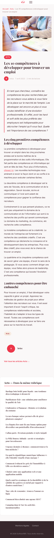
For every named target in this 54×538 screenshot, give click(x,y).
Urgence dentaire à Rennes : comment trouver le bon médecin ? (27, 448)
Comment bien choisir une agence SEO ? (23, 499)
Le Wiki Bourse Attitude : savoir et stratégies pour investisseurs (25, 439)
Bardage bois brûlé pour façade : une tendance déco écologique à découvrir (26, 392)
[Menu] (30, 2)
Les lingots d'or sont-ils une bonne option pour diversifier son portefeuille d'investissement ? (26, 425)
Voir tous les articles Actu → (17, 361)
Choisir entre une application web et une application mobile (23, 473)
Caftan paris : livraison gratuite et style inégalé (26, 433)
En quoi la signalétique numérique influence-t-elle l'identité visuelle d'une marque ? (26, 456)
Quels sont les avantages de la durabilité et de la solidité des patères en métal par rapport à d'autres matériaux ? (27, 483)
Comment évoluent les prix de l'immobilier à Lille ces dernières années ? (25, 464)
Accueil (5, 9)
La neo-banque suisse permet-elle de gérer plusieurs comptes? (25, 417)
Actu (12, 9)
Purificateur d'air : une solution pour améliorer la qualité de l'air (26, 400)
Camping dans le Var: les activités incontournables (20, 506)
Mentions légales (22, 526)
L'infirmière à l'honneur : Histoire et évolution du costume (26, 409)
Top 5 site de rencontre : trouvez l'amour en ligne (25, 492)
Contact (35, 526)
